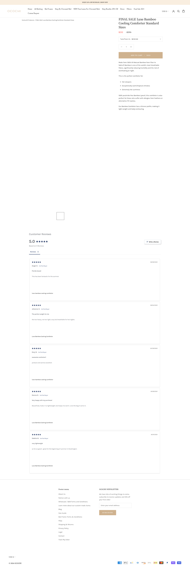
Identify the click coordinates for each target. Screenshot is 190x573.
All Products (30, 20)
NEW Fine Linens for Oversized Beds (87, 9)
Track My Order (64, 540)
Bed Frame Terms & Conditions (70, 517)
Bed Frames (49, 9)
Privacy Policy (63, 528)
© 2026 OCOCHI (15, 563)
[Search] (178, 11)
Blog (60, 509)
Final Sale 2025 (139, 9)
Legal (60, 532)
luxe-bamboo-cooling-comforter (42, 293)
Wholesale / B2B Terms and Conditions (73, 502)
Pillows (129, 9)
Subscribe (107, 513)
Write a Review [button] (154, 242)
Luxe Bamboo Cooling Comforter (42, 336)
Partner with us (64, 498)
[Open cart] (183, 11)
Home (30, 9)
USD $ (164, 11)
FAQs (60, 521)
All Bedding (38, 9)
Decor (122, 9)
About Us (61, 494)
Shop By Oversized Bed (63, 9)
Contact (61, 536)
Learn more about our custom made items (74, 506)
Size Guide (62, 513)
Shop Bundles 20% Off (110, 9)
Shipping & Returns (66, 524)
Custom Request (33, 13)
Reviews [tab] (33, 252)
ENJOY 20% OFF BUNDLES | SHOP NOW (95, 2)
